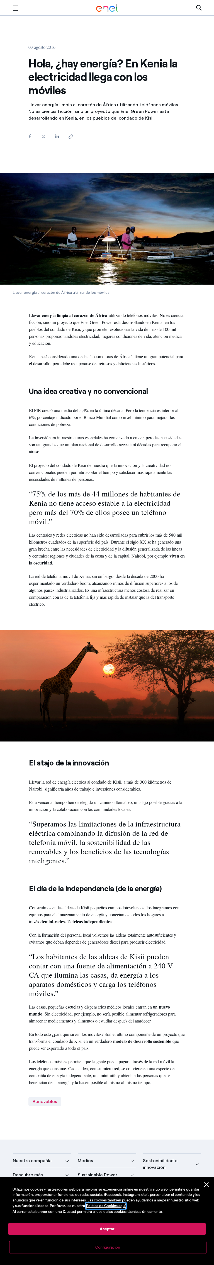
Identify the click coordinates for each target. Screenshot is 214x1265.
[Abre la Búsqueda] (199, 8)
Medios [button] (85, 1160)
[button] (15, 8)
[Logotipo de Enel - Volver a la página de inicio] (107, 8)
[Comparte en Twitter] (43, 136)
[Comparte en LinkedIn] (57, 136)
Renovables (45, 1101)
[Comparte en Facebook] (29, 136)
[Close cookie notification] (206, 1184)
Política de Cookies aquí (106, 1206)
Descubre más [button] (28, 1174)
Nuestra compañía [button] (32, 1160)
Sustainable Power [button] (97, 1174)
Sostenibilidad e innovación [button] (160, 1164)
